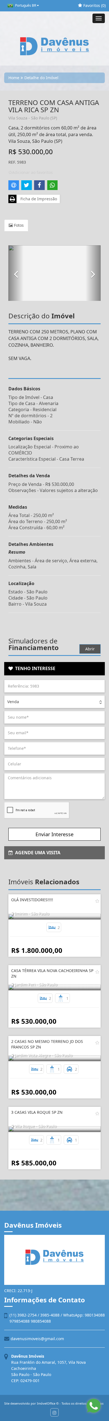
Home (13, 77)
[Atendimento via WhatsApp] (94, 1406)
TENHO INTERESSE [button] (34, 668)
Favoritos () (94, 5)
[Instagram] (54, 1412)
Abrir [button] (90, 648)
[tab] (54, 668)
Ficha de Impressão (37, 198)
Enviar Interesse (54, 834)
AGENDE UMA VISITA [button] (36, 853)
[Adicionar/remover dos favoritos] (97, 901)
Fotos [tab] (18, 225)
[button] (15, 273)
